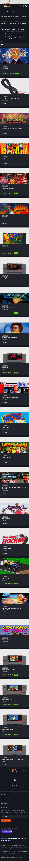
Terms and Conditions (11, 848)
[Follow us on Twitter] (5, 829)
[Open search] (21, 6)
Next (24, 770)
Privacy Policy (19, 848)
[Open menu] (2, 6)
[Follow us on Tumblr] (16, 829)
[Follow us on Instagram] (8, 829)
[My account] (23, 6)
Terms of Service (10, 853)
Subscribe (6, 820)
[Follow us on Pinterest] (10, 829)
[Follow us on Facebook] (2, 829)
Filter (5, 45)
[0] (26, 6)
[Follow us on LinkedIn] (13, 829)
